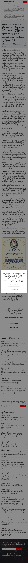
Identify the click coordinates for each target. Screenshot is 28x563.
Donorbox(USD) (14, 284)
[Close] (25, 272)
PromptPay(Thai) (14, 289)
